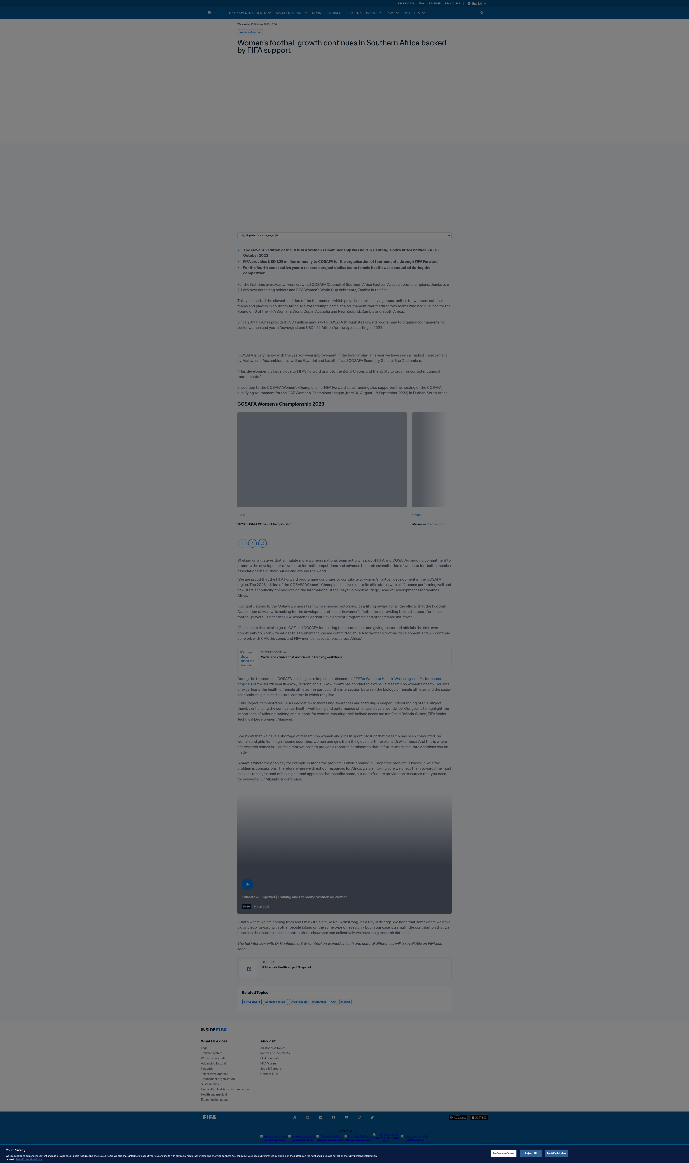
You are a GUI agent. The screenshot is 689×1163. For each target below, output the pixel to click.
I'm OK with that (556, 1153)
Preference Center (504, 1153)
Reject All (531, 1153)
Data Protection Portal (29, 1159)
